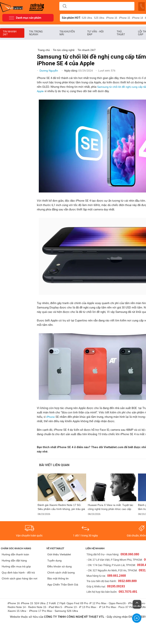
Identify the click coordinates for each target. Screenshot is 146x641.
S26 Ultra (87, 17)
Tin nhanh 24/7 (9, 33)
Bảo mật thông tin (58, 578)
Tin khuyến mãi (67, 33)
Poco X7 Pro (125, 607)
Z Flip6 (61, 603)
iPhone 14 (137, 17)
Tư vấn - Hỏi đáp (95, 33)
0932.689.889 (127, 581)
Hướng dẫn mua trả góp (16, 566)
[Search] (64, 6)
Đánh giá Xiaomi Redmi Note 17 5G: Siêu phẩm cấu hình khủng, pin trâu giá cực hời (61, 507)
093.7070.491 (128, 591)
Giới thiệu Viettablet (59, 554)
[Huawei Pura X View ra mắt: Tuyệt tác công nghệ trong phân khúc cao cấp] (112, 487)
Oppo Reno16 (117, 603)
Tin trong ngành (36, 33)
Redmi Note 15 (37, 607)
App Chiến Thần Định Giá (62, 584)
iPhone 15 (124, 17)
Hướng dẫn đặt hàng (14, 560)
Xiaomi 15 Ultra (17, 610)
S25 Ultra (99, 17)
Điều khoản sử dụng (59, 566)
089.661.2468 (116, 575)
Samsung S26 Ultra (66, 610)
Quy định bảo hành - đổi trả (18, 572)
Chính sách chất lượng (61, 572)
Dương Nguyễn (49, 70)
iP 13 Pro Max (87, 607)
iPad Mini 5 (55, 607)
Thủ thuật (121, 33)
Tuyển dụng (54, 560)
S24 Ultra (39, 603)
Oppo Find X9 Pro (77, 603)
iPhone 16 (111, 17)
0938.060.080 (130, 554)
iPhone (50, 416)
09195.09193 (116, 586)
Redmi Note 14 (17, 607)
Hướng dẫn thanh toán (15, 554)
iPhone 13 (70, 607)
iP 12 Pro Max (97, 603)
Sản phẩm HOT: (71, 17)
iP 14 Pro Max (107, 607)
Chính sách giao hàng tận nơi (19, 578)
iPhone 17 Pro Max (40, 610)
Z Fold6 (51, 603)
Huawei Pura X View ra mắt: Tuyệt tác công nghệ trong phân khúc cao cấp (110, 507)
